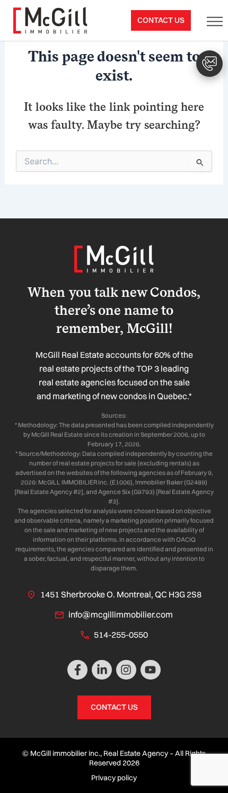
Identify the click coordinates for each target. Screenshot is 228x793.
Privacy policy (114, 777)
